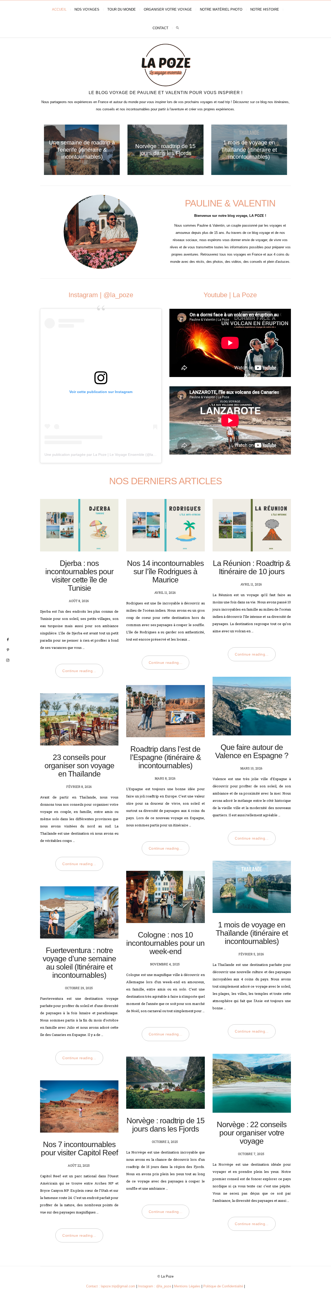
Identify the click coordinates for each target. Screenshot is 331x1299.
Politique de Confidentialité (223, 1286)
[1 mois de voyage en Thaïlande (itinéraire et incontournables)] (252, 887)
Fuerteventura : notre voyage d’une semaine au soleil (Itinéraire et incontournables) (79, 962)
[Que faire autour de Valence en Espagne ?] (252, 706)
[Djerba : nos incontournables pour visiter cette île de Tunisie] (79, 525)
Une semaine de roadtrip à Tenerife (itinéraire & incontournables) (82, 149)
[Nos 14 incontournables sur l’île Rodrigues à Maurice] (165, 525)
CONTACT (160, 28)
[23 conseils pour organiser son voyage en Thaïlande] (79, 719)
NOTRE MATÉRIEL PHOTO (221, 9)
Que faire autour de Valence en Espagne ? (251, 751)
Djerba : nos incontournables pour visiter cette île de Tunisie (79, 575)
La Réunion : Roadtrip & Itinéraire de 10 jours (251, 567)
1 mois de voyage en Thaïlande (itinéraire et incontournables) (249, 149)
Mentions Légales (187, 1286)
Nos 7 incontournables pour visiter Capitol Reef (79, 1148)
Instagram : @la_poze (154, 1286)
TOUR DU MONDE (121, 9)
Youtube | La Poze (230, 295)
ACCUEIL (59, 9)
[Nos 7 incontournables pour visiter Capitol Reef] (79, 1106)
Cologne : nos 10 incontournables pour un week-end (165, 943)
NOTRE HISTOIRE (264, 9)
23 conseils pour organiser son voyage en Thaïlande (79, 765)
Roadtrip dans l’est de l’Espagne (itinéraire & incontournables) (165, 757)
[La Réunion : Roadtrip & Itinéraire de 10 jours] (252, 525)
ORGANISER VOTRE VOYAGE (168, 9)
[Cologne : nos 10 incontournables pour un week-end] (165, 897)
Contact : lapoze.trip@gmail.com (110, 1286)
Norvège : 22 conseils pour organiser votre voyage (252, 1132)
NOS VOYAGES (86, 9)
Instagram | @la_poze (101, 295)
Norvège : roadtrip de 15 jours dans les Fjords (165, 1124)
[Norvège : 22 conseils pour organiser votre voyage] (252, 1083)
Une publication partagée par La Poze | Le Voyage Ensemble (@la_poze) (104, 454)
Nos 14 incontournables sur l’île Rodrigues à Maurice (165, 571)
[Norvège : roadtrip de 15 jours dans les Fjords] (165, 1083)
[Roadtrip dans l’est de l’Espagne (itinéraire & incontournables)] (165, 711)
